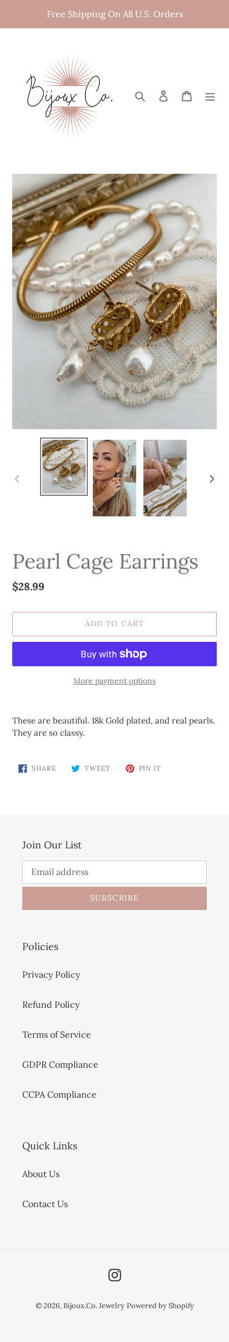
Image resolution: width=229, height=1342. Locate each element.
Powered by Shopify (160, 1305)
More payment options (114, 681)
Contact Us (45, 1203)
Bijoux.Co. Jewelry (94, 1305)
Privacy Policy (51, 974)
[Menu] (210, 95)
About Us (40, 1173)
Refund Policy (50, 1004)
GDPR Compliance (60, 1064)
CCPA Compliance (59, 1094)
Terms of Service (56, 1034)
